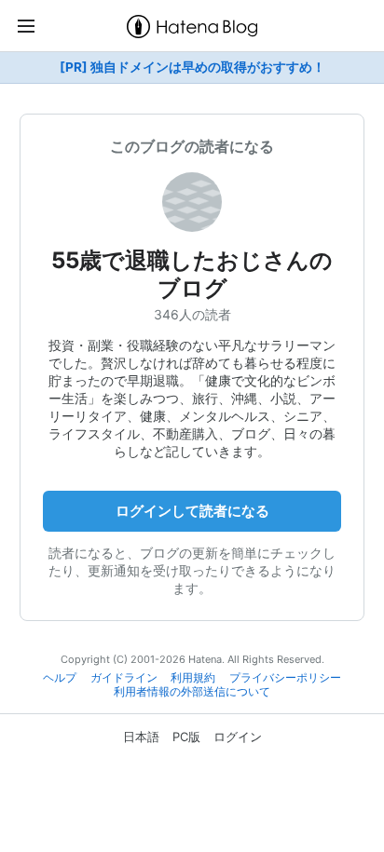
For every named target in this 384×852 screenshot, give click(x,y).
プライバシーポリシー (285, 677)
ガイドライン (124, 677)
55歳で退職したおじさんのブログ (192, 274)
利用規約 (193, 677)
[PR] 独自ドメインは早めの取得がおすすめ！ (192, 67)
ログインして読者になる (192, 511)
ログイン (237, 736)
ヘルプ (59, 677)
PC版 (186, 736)
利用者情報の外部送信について (192, 691)
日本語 (141, 736)
